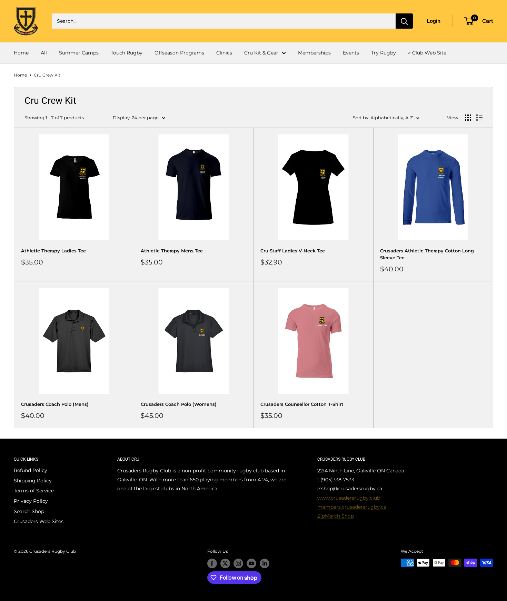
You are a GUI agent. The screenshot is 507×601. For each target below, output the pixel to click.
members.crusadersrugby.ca (351, 507)
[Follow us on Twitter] (225, 563)
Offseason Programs (179, 53)
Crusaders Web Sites (38, 521)
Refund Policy (30, 470)
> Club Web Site (427, 53)
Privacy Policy (31, 501)
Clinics (224, 53)
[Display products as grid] (468, 117)
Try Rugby (383, 53)
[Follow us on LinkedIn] (264, 563)
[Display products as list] (479, 117)
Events (351, 53)
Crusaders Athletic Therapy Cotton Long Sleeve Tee (427, 254)
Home (21, 53)
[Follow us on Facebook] (212, 563)
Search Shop (29, 511)
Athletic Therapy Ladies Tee (53, 250)
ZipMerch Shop (335, 516)
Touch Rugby (126, 53)
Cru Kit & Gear (261, 53)
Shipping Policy (33, 481)
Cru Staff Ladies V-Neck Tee (292, 250)
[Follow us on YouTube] (251, 563)
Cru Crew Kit (47, 75)
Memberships (314, 53)
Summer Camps (79, 53)
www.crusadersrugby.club (348, 498)
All (44, 53)
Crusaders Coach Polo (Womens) (179, 404)
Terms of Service (34, 491)
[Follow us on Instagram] (238, 563)
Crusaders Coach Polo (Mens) (55, 404)
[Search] (404, 21)
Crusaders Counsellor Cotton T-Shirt (302, 404)
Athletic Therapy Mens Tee (172, 250)
